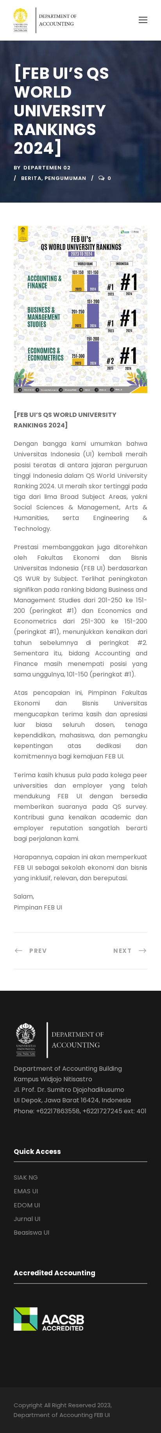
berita (31, 178)
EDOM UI (27, 1205)
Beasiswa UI (31, 1232)
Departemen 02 (47, 167)
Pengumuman (65, 178)
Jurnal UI (27, 1218)
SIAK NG (26, 1177)
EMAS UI (26, 1191)
